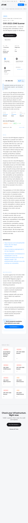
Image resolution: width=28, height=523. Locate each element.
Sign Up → (21, 4)
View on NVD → (22, 127)
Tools (3, 8)
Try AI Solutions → (14, 326)
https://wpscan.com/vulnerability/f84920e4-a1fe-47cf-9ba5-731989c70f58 (14, 244)
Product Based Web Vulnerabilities (14, 8)
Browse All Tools (14, 429)
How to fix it (7, 39)
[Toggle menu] (26, 5)
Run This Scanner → (10, 35)
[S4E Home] (3, 4)
